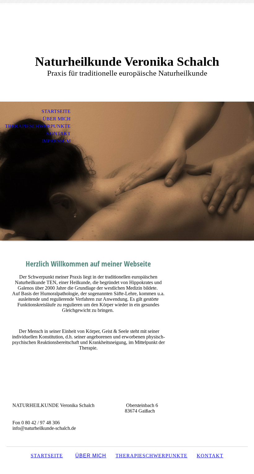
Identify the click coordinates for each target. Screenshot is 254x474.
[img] (127, 171)
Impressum (56, 141)
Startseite (56, 111)
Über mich (57, 118)
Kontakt (58, 133)
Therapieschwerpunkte (38, 126)
